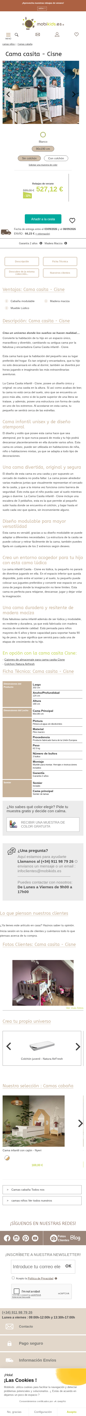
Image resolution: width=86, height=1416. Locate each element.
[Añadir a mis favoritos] (72, 223)
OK (68, 1266)
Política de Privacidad (40, 1278)
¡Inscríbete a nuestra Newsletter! (43, 1255)
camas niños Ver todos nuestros (31, 1200)
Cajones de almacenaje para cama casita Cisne (34, 659)
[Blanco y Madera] (7, 1157)
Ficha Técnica (60, 261)
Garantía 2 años (28, 243)
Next (74, 94)
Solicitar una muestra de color (43, 165)
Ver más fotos (74, 1007)
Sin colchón (29, 158)
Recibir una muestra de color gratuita (43, 824)
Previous (8, 94)
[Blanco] (43, 134)
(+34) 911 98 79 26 (17, 1312)
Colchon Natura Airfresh (19, 664)
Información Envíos (37, 1360)
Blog (75, 1238)
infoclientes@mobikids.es (39, 871)
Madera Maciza (53, 243)
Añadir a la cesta (43, 219)
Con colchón (56, 158)
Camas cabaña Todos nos (27, 1189)
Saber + (42, 8)
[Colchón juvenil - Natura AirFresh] (42, 1044)
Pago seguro (31, 1343)
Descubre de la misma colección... (22, 272)
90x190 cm (43, 148)
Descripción (22, 261)
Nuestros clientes (60, 272)
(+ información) (42, 234)
